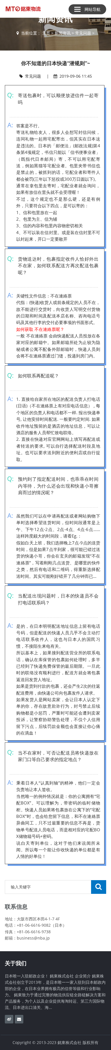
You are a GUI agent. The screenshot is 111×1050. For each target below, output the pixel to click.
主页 (46, 33)
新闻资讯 (63, 33)
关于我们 (15, 963)
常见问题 (83, 33)
